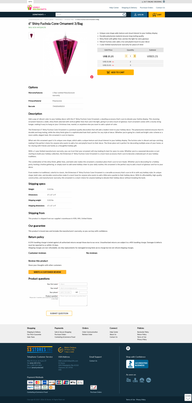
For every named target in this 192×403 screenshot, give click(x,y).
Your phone (54, 292)
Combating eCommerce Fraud (65, 337)
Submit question (59, 313)
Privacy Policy (142, 339)
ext (77, 292)
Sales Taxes (31, 337)
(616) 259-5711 (35, 363)
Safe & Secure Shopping (63, 332)
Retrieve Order (87, 334)
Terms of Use (141, 337)
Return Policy (141, 334)
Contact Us (160, 7)
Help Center (114, 7)
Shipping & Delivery (129, 7)
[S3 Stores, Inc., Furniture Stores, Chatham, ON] (137, 364)
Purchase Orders (146, 7)
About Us (113, 334)
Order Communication (90, 332)
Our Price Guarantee (34, 334)
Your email (54, 288)
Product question (52, 296)
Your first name (52, 284)
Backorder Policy (143, 332)
